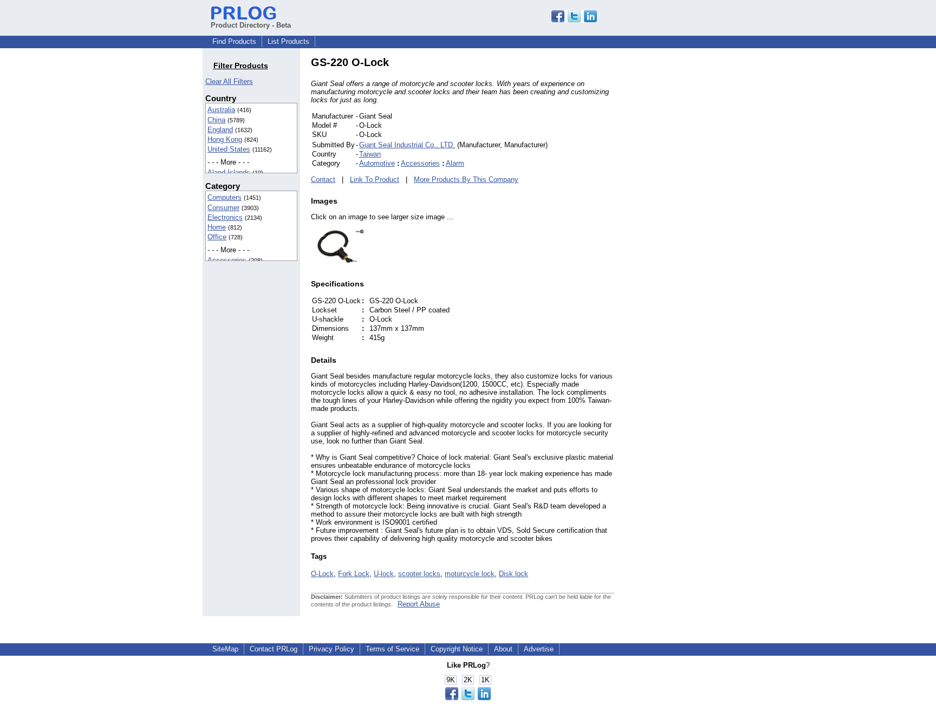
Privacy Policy (331, 649)
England (220, 130)
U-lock (384, 574)
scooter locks (419, 574)
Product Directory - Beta (251, 25)
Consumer (223, 208)
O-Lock (322, 574)
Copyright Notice (457, 649)
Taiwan (370, 154)
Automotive (377, 163)
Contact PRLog (273, 649)
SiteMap (225, 649)
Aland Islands (228, 172)
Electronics (225, 217)
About (503, 649)
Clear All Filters (229, 81)
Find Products (234, 41)
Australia (221, 110)
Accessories (226, 260)
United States (228, 149)
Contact (323, 179)
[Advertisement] (687, 218)
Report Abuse (419, 604)
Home (216, 227)
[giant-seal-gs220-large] (338, 262)
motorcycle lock (470, 574)
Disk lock (513, 574)
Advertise (539, 649)
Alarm (455, 163)
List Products (288, 41)
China (216, 120)
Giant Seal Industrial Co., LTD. (407, 145)
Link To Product (374, 179)
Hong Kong (224, 139)
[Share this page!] (574, 20)
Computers (224, 197)
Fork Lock (353, 574)
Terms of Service (392, 649)
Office (216, 237)
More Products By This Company (466, 179)
